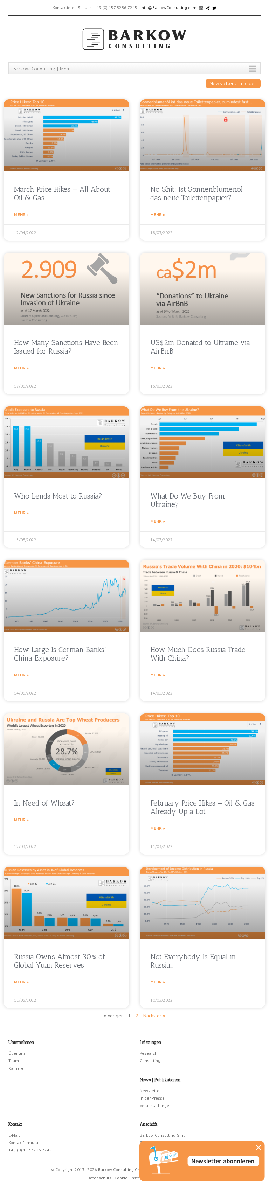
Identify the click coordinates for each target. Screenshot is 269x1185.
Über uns (17, 1053)
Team (13, 1060)
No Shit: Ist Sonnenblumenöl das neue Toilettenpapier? (196, 193)
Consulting (150, 1060)
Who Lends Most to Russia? (58, 496)
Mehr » (21, 214)
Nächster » (154, 1015)
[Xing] (208, 7)
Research (148, 1053)
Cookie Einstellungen (135, 1177)
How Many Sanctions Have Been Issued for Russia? (66, 346)
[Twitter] (214, 7)
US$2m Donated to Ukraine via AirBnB (200, 346)
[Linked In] (201, 7)
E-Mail (14, 1135)
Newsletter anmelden (233, 83)
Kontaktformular (24, 1142)
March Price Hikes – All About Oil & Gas (62, 193)
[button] (258, 1147)
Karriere (15, 1068)
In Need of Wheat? (44, 803)
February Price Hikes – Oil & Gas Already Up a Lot (202, 807)
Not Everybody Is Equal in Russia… (193, 960)
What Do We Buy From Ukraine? (187, 500)
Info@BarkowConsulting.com (168, 7)
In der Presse (152, 1098)
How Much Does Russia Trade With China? (198, 653)
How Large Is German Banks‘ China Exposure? (60, 653)
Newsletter (150, 1090)
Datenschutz (99, 1177)
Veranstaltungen (156, 1105)
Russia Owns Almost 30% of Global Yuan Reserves (59, 960)
